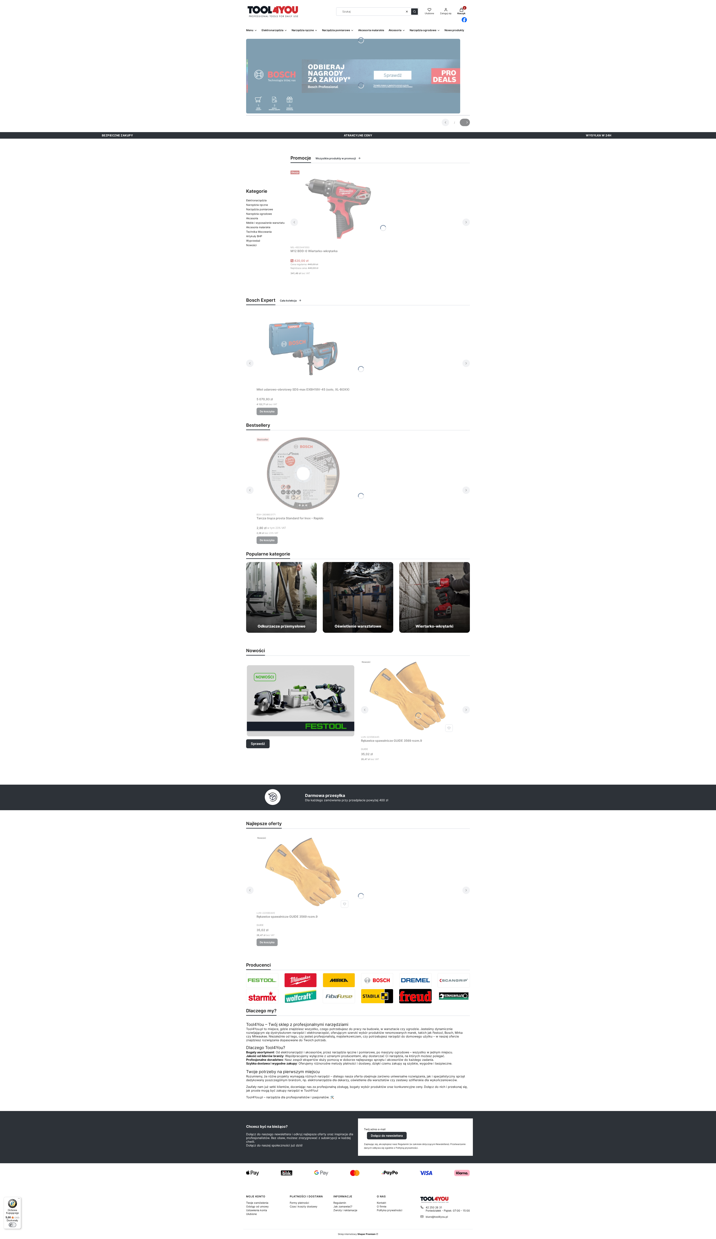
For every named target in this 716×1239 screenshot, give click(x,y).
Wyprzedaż (253, 240)
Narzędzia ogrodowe (259, 213)
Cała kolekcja (288, 300)
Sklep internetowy (357, 1234)
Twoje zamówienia (257, 1202)
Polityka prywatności (389, 1210)
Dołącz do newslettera (387, 1135)
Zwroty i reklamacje (345, 1210)
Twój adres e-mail (374, 1129)
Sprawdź (258, 744)
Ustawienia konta (256, 1210)
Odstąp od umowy (257, 1206)
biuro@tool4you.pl (437, 1216)
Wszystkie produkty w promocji (335, 158)
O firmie (381, 1206)
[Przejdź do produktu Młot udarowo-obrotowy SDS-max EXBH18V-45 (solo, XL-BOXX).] (303, 348)
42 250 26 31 (434, 1207)
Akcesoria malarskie (258, 227)
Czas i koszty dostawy (303, 1206)
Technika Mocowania (259, 231)
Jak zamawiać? (342, 1206)
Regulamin (339, 1202)
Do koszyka (267, 411)
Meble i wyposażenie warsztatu (265, 222)
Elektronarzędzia (256, 200)
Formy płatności (299, 1202)
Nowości (251, 245)
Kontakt (381, 1202)
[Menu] (19, 1199)
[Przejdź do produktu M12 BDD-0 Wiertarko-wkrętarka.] (337, 206)
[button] (414, 11)
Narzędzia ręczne (257, 204)
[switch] (12, 1225)
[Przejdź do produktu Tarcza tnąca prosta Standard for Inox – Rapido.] (303, 473)
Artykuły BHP (254, 236)
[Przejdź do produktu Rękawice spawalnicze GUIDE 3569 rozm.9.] (407, 696)
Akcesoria (252, 218)
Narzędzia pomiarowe (259, 209)
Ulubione (251, 1213)
